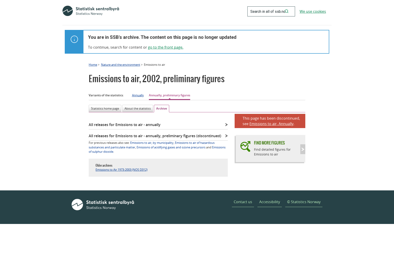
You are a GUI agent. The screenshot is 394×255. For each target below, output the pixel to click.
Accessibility (269, 201)
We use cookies (313, 11)
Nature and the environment (120, 65)
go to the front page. (165, 47)
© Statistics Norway (304, 201)
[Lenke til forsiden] (90, 11)
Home (93, 65)
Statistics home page (105, 108)
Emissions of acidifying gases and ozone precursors (171, 147)
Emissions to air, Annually (271, 123)
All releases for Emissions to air (125, 124)
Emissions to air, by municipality (152, 143)
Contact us (243, 201)
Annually (138, 95)
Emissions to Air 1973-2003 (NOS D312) (122, 170)
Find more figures (269, 143)
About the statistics (137, 108)
